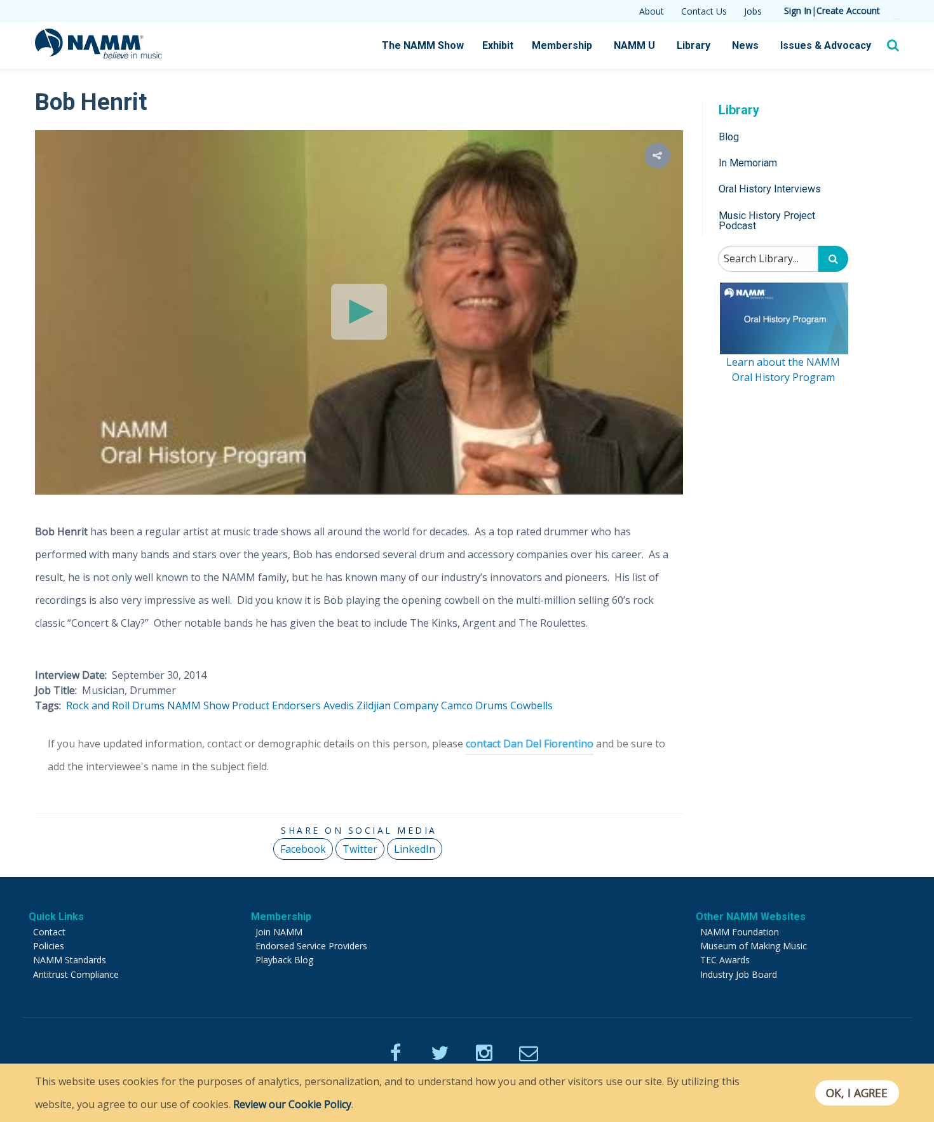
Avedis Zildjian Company (380, 705)
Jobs (753, 11)
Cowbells (531, 705)
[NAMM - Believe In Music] (98, 55)
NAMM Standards (69, 960)
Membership (562, 45)
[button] (657, 155)
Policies (48, 946)
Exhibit (497, 45)
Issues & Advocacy (825, 45)
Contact (49, 932)
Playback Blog (284, 960)
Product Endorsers (276, 705)
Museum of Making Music (753, 946)
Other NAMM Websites (751, 917)
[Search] (833, 259)
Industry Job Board (738, 974)
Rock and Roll (98, 705)
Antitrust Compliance (76, 974)
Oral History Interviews (770, 190)
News (745, 45)
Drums (148, 705)
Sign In (797, 10)
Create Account (848, 10)
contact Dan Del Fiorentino (529, 744)
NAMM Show (198, 705)
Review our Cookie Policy (292, 1104)
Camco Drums (474, 705)
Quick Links (56, 917)
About (651, 11)
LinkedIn (414, 849)
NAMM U (634, 45)
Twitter (359, 849)
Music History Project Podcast (767, 221)
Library (693, 45)
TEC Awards (725, 960)
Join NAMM (278, 932)
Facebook (303, 849)
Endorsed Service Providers (311, 946)
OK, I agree (857, 1092)
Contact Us (704, 11)
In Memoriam (748, 163)
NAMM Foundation (739, 932)
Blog (729, 137)
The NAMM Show (423, 45)
